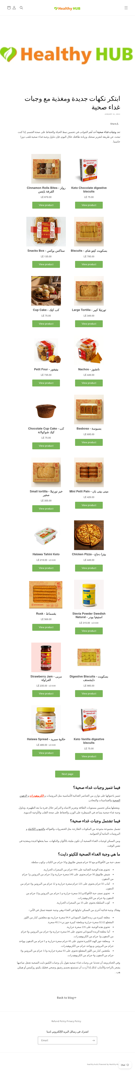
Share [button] (113, 123)
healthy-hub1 (92, 1064)
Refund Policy (59, 1021)
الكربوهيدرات (36, 795)
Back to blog (65, 997)
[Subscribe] (93, 1040)
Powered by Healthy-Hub (109, 1064)
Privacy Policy (74, 1021)
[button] (126, 7)
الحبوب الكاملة (36, 829)
